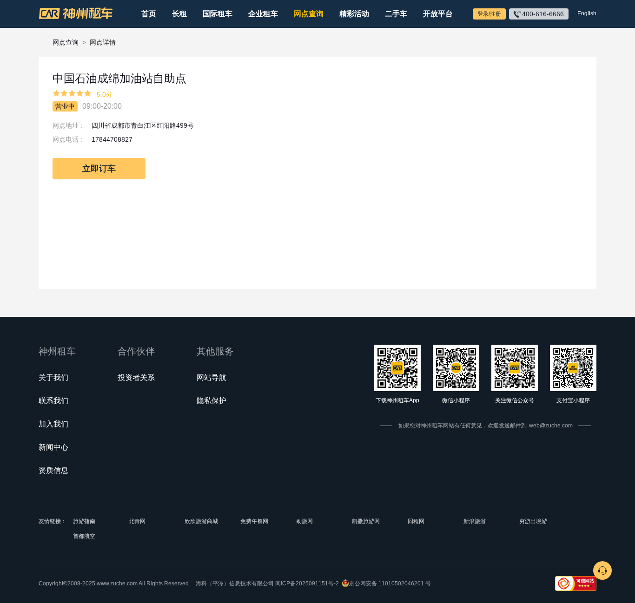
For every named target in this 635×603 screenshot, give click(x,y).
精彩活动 (354, 14)
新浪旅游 (474, 521)
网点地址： (69, 125)
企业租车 (263, 14)
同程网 (416, 521)
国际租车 (217, 14)
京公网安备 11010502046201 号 (390, 583)
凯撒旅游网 (366, 521)
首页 (148, 14)
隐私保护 (211, 401)
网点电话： (69, 139)
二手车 (396, 14)
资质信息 (53, 470)
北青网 (137, 521)
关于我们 (53, 377)
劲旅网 (304, 521)
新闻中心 (53, 447)
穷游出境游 (533, 521)
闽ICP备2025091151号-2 (307, 583)
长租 (179, 14)
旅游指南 (84, 521)
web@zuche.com (551, 425)
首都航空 (84, 536)
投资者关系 (136, 377)
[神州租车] (76, 13)
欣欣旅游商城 (201, 521)
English (586, 13)
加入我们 (53, 424)
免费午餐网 (254, 521)
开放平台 (438, 14)
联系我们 (53, 401)
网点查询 (309, 14)
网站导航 (211, 377)
